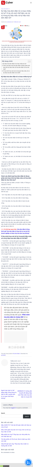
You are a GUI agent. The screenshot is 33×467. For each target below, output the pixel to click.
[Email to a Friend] (18, 347)
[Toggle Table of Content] (28, 61)
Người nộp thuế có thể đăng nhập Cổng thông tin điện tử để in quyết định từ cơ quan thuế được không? (8, 394)
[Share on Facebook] (12, 347)
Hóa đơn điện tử (5, 8)
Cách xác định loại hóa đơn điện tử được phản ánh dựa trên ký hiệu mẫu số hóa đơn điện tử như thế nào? (16, 67)
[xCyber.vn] (15, 2)
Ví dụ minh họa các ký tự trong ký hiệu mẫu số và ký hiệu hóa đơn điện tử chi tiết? (16, 71)
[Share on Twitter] (15, 347)
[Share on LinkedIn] (23, 347)
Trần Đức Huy (17, 21)
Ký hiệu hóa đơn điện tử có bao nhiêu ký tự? (14, 63)
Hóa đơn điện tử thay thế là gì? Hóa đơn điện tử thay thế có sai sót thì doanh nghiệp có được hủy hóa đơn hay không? (15, 231)
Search (3, 413)
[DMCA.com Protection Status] (4, 466)
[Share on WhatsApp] (9, 347)
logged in (13, 408)
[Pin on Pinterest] (20, 347)
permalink (3, 355)
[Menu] (31, 3)
